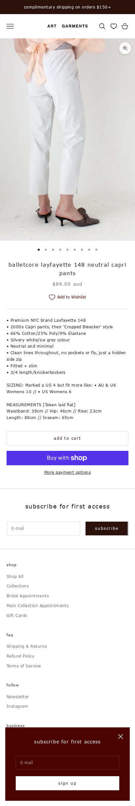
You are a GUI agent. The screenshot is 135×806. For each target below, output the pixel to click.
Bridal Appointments (28, 595)
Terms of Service (24, 665)
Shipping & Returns (27, 646)
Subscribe (106, 528)
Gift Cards (17, 615)
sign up (67, 783)
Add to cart (67, 438)
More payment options (67, 472)
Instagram (17, 706)
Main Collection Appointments (37, 605)
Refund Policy (20, 656)
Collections (18, 586)
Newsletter (18, 696)
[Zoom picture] (125, 48)
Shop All (15, 576)
